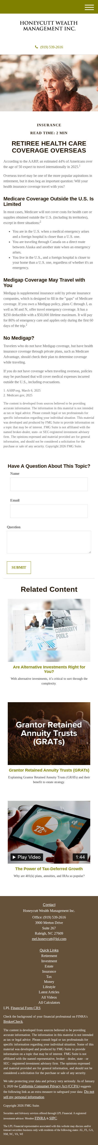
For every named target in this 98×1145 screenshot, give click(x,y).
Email (14, 500)
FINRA (40, 1118)
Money (49, 982)
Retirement (49, 956)
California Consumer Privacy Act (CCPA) (49, 1086)
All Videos (49, 997)
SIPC (53, 1118)
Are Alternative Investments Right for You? (49, 669)
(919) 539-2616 (51, 47)
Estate (49, 966)
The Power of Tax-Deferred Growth (49, 869)
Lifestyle (49, 987)
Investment (49, 961)
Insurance (49, 971)
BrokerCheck (13, 1021)
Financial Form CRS (26, 1008)
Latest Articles (49, 992)
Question (14, 527)
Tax (49, 977)
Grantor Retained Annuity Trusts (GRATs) (49, 770)
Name (14, 473)
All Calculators (49, 1002)
